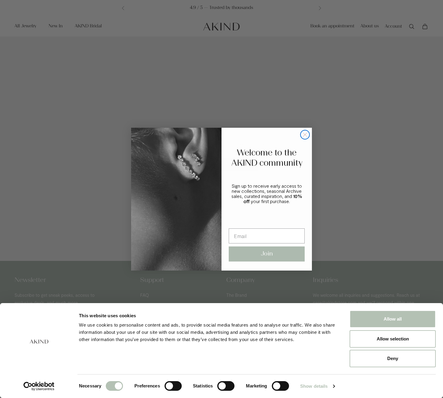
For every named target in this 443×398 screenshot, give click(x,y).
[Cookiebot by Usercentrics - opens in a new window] (39, 386)
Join (267, 254)
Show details (314, 386)
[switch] (173, 386)
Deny (392, 358)
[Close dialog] (304, 134)
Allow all (393, 318)
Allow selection (393, 338)
